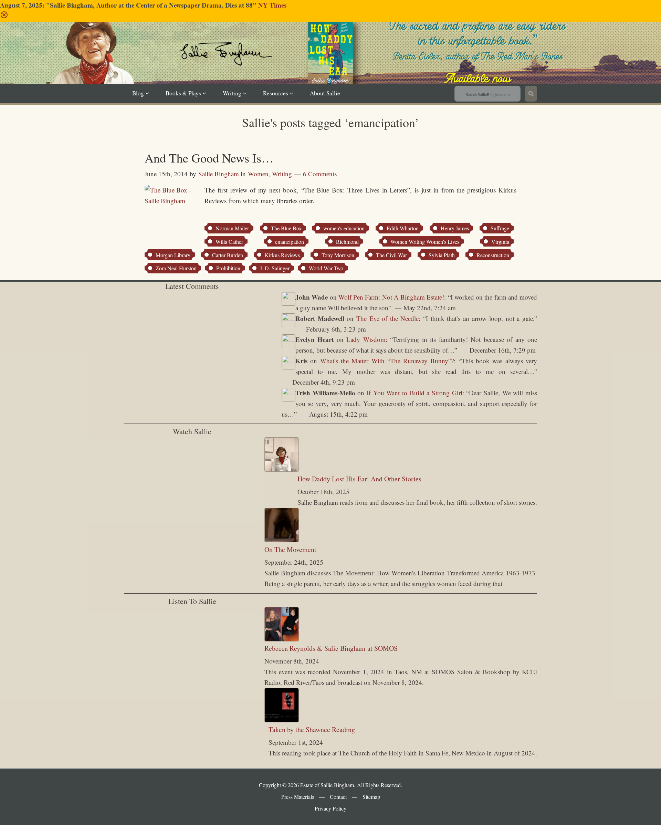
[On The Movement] (281, 539)
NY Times (272, 5)
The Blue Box (286, 228)
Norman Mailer (232, 228)
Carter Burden (227, 255)
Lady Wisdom (365, 339)
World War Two (326, 268)
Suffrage (500, 228)
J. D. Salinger (275, 268)
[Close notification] (4, 16)
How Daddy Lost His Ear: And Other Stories (359, 478)
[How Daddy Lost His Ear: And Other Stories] (281, 469)
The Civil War (391, 255)
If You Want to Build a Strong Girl (414, 392)
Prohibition (228, 268)
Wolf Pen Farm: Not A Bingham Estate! (391, 297)
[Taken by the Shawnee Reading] (281, 720)
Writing (282, 173)
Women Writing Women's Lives (424, 241)
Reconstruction (492, 255)
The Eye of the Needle (387, 318)
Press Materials (297, 796)
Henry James (455, 228)
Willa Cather (229, 241)
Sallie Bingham (338, 63)
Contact (338, 796)
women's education (344, 228)
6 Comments (320, 173)
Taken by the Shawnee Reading (312, 729)
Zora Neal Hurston (176, 268)
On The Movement (290, 549)
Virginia (500, 241)
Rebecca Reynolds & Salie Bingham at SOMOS (331, 648)
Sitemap (371, 796)
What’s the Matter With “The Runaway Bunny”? (387, 360)
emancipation (289, 241)
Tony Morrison (338, 255)
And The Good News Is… (209, 157)
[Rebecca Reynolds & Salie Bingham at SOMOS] (281, 639)
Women (258, 173)
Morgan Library (173, 255)
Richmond (347, 241)
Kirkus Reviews (282, 255)
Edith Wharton (403, 228)
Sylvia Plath (442, 255)
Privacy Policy (330, 808)
